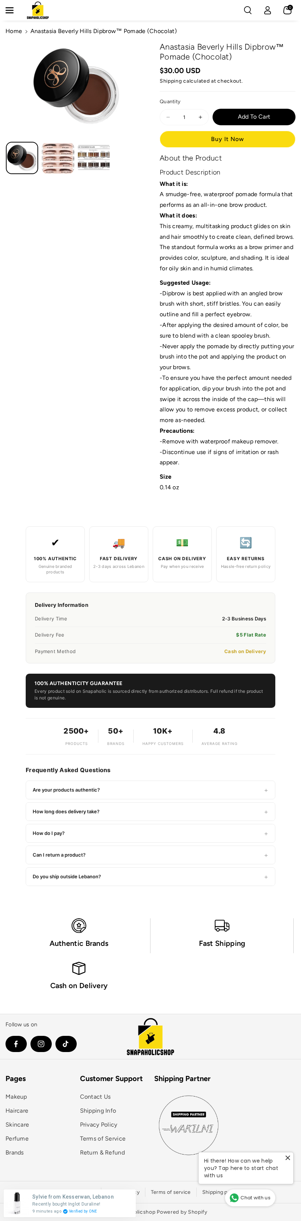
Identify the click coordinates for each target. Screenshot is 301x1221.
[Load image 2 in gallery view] (58, 158)
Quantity (170, 101)
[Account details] (268, 10)
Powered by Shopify (182, 1212)
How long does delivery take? (150, 811)
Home (14, 31)
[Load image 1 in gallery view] (22, 158)
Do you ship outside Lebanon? (150, 876)
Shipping (171, 81)
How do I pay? (150, 833)
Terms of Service (103, 1138)
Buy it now (227, 139)
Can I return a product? (150, 855)
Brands (15, 1152)
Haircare (17, 1110)
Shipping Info (98, 1110)
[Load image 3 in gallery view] (94, 158)
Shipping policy (220, 1192)
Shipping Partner (182, 1078)
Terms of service (171, 1192)
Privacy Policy (98, 1124)
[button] (14, 10)
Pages (16, 1078)
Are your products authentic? (150, 790)
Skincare (17, 1124)
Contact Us (95, 1096)
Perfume (17, 1138)
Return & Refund (102, 1152)
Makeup (16, 1096)
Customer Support (111, 1078)
